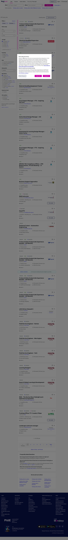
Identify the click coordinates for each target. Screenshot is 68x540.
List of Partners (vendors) (23, 73)
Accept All (46, 76)
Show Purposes (22, 76)
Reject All (38, 76)
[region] (34, 66)
